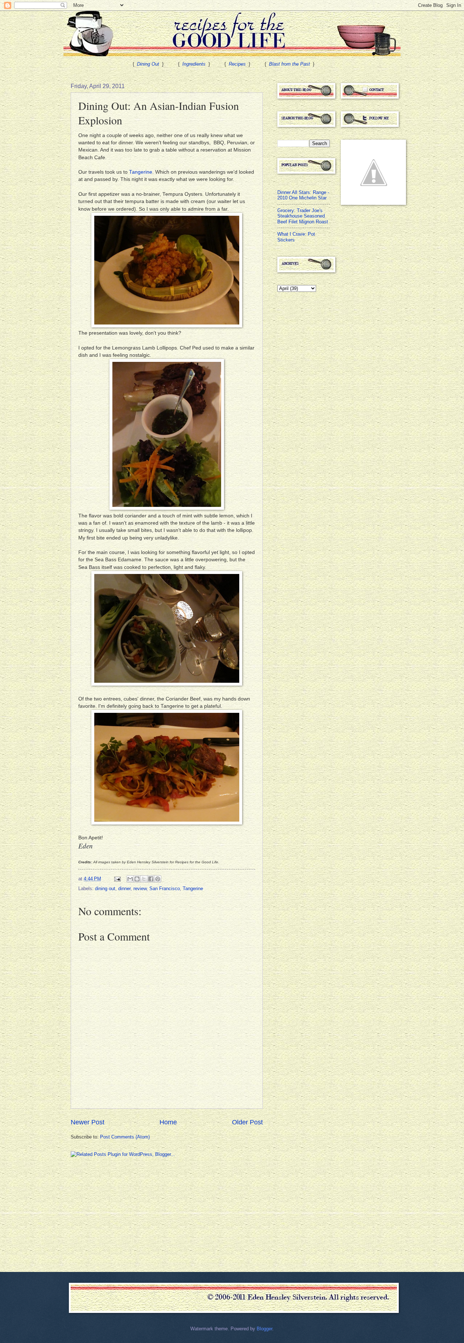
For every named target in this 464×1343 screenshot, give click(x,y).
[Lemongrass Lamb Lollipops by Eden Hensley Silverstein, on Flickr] (166, 508)
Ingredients (194, 64)
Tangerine (140, 172)
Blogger (264, 1328)
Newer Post (87, 1122)
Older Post (247, 1122)
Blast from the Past (289, 64)
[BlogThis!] (137, 879)
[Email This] (130, 879)
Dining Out (148, 64)
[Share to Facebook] (150, 879)
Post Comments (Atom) (125, 1137)
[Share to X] (144, 879)
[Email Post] (117, 878)
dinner (124, 888)
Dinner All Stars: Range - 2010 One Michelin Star (303, 195)
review (139, 888)
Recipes (237, 64)
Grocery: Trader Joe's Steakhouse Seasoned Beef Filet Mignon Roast (302, 216)
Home (168, 1122)
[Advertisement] (125, 1214)
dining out (105, 888)
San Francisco (164, 888)
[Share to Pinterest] (157, 879)
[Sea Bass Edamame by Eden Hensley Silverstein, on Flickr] (166, 684)
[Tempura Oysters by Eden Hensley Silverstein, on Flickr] (166, 325)
